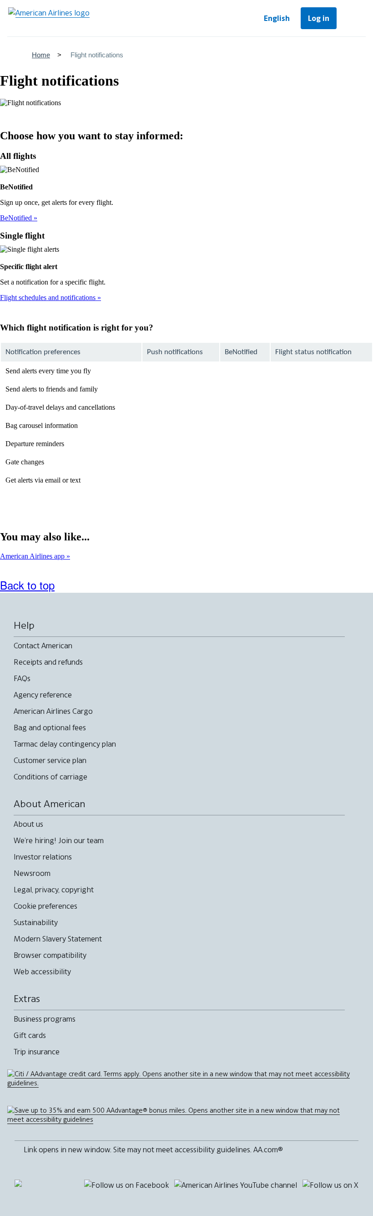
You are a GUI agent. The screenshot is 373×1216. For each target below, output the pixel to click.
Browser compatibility (50, 955)
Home (41, 55)
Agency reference (43, 694)
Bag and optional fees (50, 727)
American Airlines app (33, 556)
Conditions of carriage (50, 776)
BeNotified (17, 218)
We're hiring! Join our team (59, 840)
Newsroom (32, 873)
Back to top (27, 585)
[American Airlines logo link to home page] (49, 18)
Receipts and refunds (48, 662)
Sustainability (36, 922)
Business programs (45, 1018)
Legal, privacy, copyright (54, 889)
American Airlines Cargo (53, 711)
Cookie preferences (45, 906)
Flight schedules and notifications (48, 297)
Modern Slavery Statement (58, 938)
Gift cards (30, 1035)
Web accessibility (42, 971)
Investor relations (43, 856)
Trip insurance (37, 1051)
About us (28, 824)
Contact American (43, 645)
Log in (318, 18)
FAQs (22, 678)
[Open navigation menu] (353, 18)
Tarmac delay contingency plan (65, 743)
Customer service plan (50, 760)
